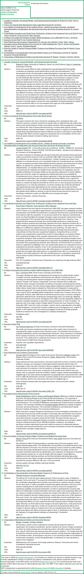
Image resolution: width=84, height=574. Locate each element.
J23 (17, 108)
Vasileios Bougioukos (9, 12)
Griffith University (56, 568)
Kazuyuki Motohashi (19, 55)
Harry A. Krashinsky (73, 64)
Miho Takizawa (34, 35)
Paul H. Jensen (16, 46)
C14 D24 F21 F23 (22, 263)
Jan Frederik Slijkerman (31, 40)
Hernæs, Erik (46, 42)
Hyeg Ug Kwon (23, 35)
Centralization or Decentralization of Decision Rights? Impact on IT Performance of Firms (36, 53)
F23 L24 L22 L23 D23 (24, 547)
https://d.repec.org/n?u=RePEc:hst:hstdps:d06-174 (34, 268)
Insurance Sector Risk (12, 40)
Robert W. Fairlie (66, 21)
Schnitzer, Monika (73, 57)
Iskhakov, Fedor (57, 42)
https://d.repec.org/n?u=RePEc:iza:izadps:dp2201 (34, 113)
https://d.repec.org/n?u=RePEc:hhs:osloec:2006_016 (35, 391)
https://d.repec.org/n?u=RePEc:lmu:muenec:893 (33, 552)
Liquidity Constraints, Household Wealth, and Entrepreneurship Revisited (30, 21)
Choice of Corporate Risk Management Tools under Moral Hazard (28, 25)
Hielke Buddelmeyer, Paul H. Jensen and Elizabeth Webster (38, 396)
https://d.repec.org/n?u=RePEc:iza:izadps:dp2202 (34, 471)
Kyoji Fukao (20, 206)
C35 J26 (19, 386)
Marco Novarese (18, 564)
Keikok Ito (13, 35)
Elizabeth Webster (29, 46)
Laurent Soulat (21, 148)
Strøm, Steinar (69, 42)
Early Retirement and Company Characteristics (21, 42)
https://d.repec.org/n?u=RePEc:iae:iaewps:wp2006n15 (36, 434)
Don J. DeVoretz (72, 38)
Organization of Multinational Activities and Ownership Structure (27, 57)
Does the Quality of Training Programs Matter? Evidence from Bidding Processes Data (35, 48)
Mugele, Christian (59, 57)
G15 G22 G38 (21, 345)
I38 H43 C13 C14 (22, 465)
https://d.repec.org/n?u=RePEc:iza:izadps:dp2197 (34, 322)
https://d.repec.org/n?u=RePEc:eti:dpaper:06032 (33, 517)
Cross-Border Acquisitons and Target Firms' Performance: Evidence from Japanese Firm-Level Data (40, 33)
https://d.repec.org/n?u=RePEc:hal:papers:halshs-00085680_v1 (39, 201)
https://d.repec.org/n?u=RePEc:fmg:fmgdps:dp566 (34, 141)
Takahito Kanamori (23, 475)
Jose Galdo (8, 50)
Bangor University (7, 14)
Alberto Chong (74, 48)
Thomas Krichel (25, 572)
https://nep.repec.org (48, 562)
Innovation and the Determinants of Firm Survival (21, 44)
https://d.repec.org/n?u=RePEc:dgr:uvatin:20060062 (35, 350)
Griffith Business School (39, 568)
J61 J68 (19, 317)
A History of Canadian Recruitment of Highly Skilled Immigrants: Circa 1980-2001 (33, 38)
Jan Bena (57, 25)
